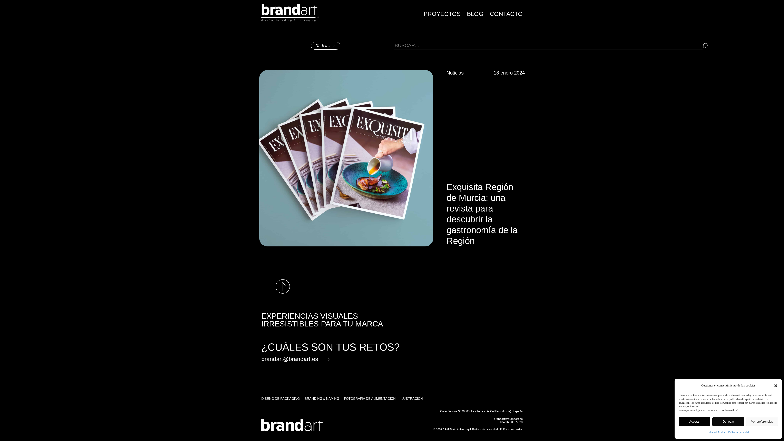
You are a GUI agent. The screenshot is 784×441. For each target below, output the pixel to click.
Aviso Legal (464, 429)
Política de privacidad (738, 432)
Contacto (506, 14)
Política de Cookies (717, 432)
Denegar (728, 421)
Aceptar (694, 421)
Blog (475, 14)
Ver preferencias (762, 421)
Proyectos (442, 14)
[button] (776, 386)
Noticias (322, 45)
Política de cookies (511, 429)
